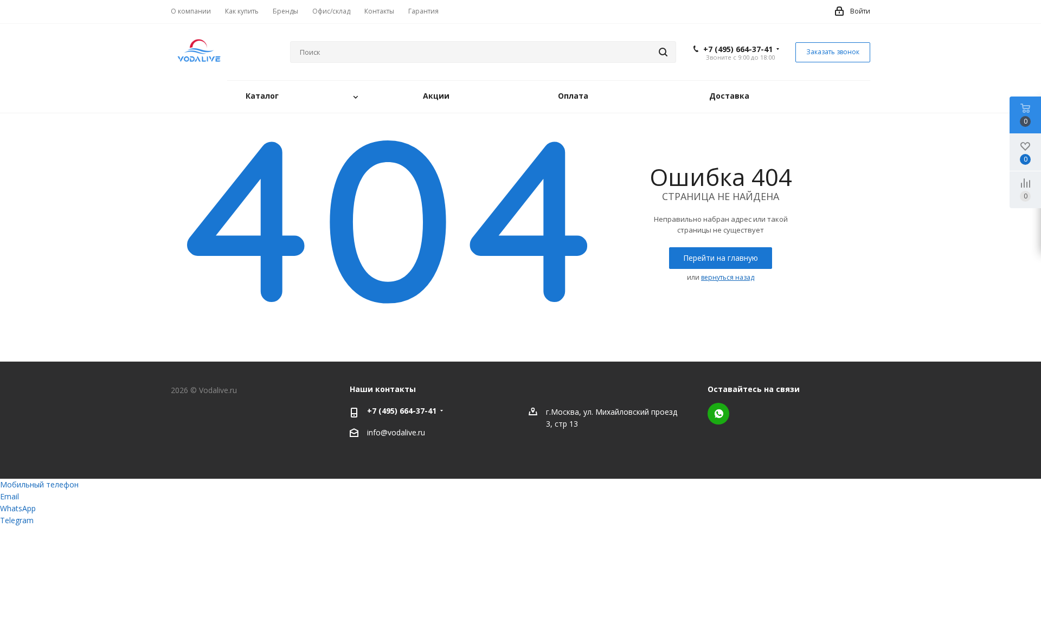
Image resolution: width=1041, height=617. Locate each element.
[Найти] (663, 52)
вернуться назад (727, 277)
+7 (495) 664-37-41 (738, 49)
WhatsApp (718, 414)
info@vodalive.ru (396, 432)
